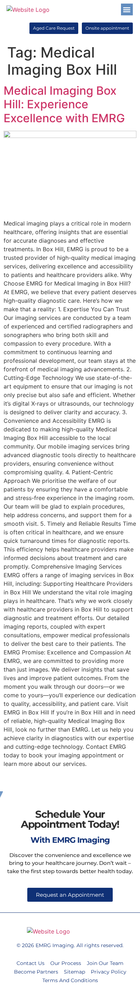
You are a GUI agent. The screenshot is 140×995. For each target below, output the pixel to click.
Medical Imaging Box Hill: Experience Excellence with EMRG (64, 104)
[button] (127, 9)
